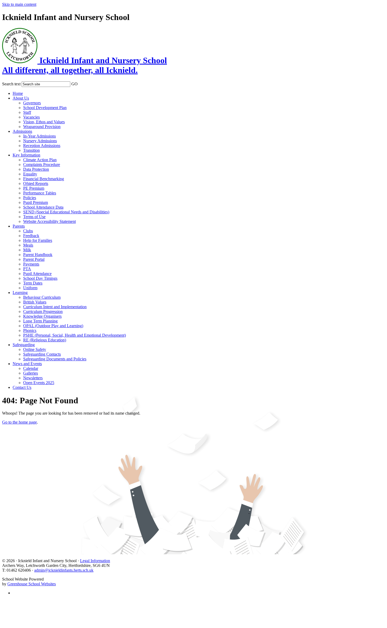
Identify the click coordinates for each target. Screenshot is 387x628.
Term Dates (32, 283)
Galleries (30, 373)
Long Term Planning (40, 321)
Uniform (30, 288)
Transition (31, 150)
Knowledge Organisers (42, 316)
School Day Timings (40, 278)
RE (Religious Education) (44, 340)
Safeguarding (24, 344)
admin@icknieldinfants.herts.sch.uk (63, 570)
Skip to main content (19, 4)
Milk (27, 250)
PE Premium (33, 188)
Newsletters (33, 378)
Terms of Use (34, 216)
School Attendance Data (43, 207)
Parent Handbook (37, 254)
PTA (27, 269)
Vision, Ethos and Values (44, 122)
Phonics (29, 330)
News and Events (27, 363)
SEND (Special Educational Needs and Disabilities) (66, 212)
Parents (19, 226)
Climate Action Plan (40, 160)
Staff (27, 112)
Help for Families (37, 240)
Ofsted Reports (35, 183)
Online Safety (34, 349)
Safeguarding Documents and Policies (54, 359)
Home (18, 93)
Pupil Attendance (37, 273)
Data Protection (36, 169)
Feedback (31, 235)
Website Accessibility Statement (49, 221)
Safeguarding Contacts (42, 354)
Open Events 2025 (38, 382)
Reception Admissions (41, 145)
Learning (20, 292)
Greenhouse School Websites (31, 584)
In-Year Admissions (39, 136)
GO (74, 84)
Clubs (28, 231)
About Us (21, 98)
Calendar (30, 368)
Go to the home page (19, 422)
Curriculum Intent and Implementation (55, 307)
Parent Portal (33, 259)
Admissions (22, 131)
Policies (29, 197)
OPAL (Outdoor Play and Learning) (53, 325)
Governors (32, 103)
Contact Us (22, 387)
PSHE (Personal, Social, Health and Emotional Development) (74, 335)
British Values (34, 302)
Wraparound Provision (42, 126)
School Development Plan (45, 107)
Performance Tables (39, 193)
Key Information (26, 155)
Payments (31, 264)
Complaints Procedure (41, 164)
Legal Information (95, 560)
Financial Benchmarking (43, 178)
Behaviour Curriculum (42, 297)
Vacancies (31, 117)
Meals (28, 245)
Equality (30, 174)
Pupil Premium (35, 202)
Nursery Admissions (40, 141)
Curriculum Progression (43, 311)
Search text (11, 84)
